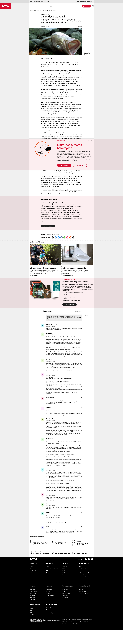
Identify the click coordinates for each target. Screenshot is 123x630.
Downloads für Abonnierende (53, 614)
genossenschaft (82, 568)
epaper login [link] (89, 1)
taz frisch (48, 591)
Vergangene (65, 595)
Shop (31, 612)
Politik (31, 566)
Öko (31, 568)
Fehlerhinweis (57, 234)
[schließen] (92, 141)
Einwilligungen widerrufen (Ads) (69, 623)
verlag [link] (31, 1)
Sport (31, 575)
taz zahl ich (81, 570)
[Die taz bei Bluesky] (89, 559)
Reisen (31, 608)
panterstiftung (82, 575)
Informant (64, 621)
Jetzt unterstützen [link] (47, 226)
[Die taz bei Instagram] (92, 559)
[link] (31, 6)
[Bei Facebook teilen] (61, 237)
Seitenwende (86, 621)
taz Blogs (81, 589)
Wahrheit (32, 581)
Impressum (77, 621)
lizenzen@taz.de (39, 621)
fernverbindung (33, 591)
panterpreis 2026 (83, 577)
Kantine (31, 610)
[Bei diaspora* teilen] (67, 237)
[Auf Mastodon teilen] (56, 237)
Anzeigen (32, 614)
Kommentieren (50, 234)
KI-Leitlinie (89, 619)
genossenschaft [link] (83, 1)
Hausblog (64, 568)
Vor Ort (64, 591)
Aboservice (49, 610)
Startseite (32, 10)
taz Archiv (81, 596)
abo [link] (78, 1)
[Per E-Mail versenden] (53, 237)
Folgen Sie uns (81, 559)
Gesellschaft (33, 570)
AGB (81, 621)
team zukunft (49, 589)
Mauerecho (32, 595)
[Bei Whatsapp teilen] (64, 237)
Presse (64, 575)
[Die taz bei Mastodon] (86, 559)
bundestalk (32, 589)
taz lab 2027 (65, 597)
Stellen (64, 573)
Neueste (76, 311)
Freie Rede (32, 597)
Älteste (80, 311)
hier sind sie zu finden (55, 319)
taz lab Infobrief (50, 595)
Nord (31, 579)
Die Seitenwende (66, 570)
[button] (92, 6)
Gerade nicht (87, 140)
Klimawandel (49, 575)
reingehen (32, 599)
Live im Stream (66, 593)
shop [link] (42, 1)
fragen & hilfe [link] (46, 1)
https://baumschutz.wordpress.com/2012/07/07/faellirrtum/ (60, 454)
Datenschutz (71, 621)
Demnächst (65, 589)
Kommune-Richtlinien (82, 619)
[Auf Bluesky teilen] (59, 237)
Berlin (36, 10)
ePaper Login (49, 612)
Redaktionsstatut (72, 619)
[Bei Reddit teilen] (70, 237)
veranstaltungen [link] (36, 1)
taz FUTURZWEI (82, 591)
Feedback (48, 607)
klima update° (33, 593)
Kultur (31, 573)
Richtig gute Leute (50, 573)
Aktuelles (64, 566)
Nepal (47, 566)
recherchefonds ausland (84, 573)
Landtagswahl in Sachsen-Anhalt (52, 569)
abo (80, 566)
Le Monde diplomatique (84, 593)
